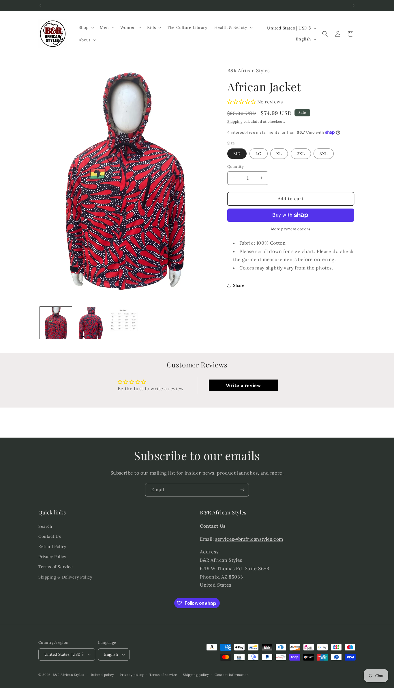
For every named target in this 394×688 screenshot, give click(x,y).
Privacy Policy (52, 556)
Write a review (243, 385)
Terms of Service (55, 566)
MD (237, 153)
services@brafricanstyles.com (249, 539)
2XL (301, 153)
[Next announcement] (353, 5)
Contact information (232, 674)
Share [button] (239, 285)
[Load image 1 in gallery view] (56, 323)
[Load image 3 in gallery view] (126, 323)
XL (279, 153)
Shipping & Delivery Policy (65, 576)
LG (259, 153)
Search (45, 526)
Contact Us (49, 536)
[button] (85, 27)
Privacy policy (132, 674)
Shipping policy (196, 674)
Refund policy (102, 674)
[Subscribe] (242, 490)
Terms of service (163, 674)
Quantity (235, 166)
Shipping (235, 121)
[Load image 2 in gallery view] (91, 323)
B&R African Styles (68, 675)
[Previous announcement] (40, 5)
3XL (324, 153)
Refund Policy (52, 546)
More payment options (291, 229)
